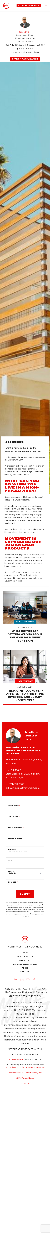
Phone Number (15, 838)
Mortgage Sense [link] (25, 621)
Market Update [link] (25, 681)
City (10, 860)
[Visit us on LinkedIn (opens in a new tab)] (22, 979)
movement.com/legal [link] (15, 1025)
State (11, 871)
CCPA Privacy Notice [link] (25, 1078)
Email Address (15, 827)
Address (12, 849)
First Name (13, 805)
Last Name (13, 816)
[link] (6, 5)
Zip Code (12, 882)
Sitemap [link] (25, 1084)
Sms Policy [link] (25, 960)
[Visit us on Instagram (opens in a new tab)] (16, 979)
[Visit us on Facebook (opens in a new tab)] (34, 979)
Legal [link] (25, 953)
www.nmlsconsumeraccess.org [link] (18, 1017)
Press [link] (25, 968)
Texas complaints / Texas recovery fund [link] (25, 1073)
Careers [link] (24, 972)
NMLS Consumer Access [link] (25, 964)
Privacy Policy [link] (25, 957)
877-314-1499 (16, 1059)
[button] (46, 5)
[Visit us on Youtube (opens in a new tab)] (28, 979)
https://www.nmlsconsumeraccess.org (25, 1067)
